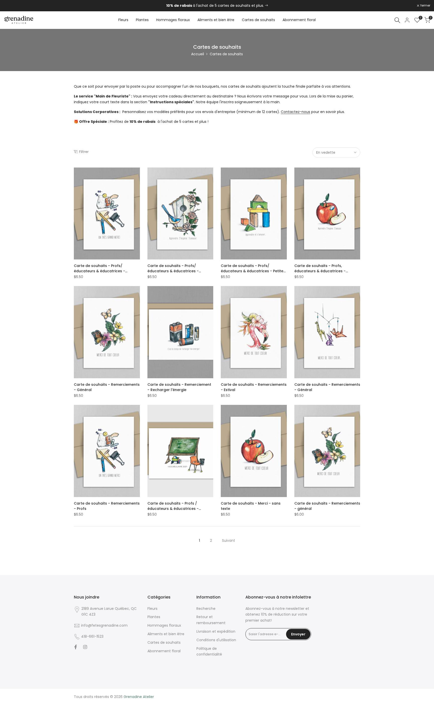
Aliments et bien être (165, 633)
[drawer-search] (397, 20)
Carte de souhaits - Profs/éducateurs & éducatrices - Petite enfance (252, 268)
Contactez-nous (295, 111)
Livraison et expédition (215, 631)
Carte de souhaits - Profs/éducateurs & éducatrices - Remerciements (99, 268)
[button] (76, 173)
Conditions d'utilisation (216, 639)
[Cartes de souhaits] (266, 5)
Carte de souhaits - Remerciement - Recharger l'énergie (179, 387)
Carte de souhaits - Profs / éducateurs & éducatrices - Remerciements (173, 506)
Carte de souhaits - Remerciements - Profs (107, 506)
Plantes (153, 616)
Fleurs (152, 608)
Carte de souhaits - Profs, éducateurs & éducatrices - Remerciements (320, 268)
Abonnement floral (164, 651)
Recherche (205, 608)
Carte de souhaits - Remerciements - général (327, 506)
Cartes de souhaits (164, 642)
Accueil (197, 54)
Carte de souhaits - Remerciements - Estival (254, 387)
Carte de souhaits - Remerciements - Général (107, 387)
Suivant (228, 540)
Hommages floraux (164, 625)
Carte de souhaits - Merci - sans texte (251, 506)
